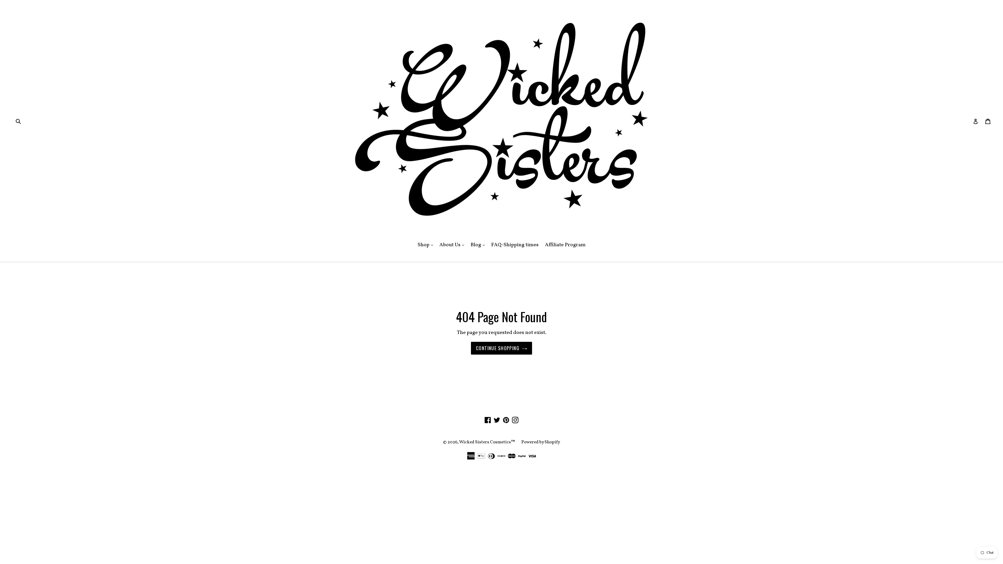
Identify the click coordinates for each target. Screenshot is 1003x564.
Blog (478, 245)
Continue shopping (497, 348)
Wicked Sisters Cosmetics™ (487, 442)
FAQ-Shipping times (515, 245)
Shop (427, 245)
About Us (453, 245)
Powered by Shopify (540, 442)
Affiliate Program (565, 245)
